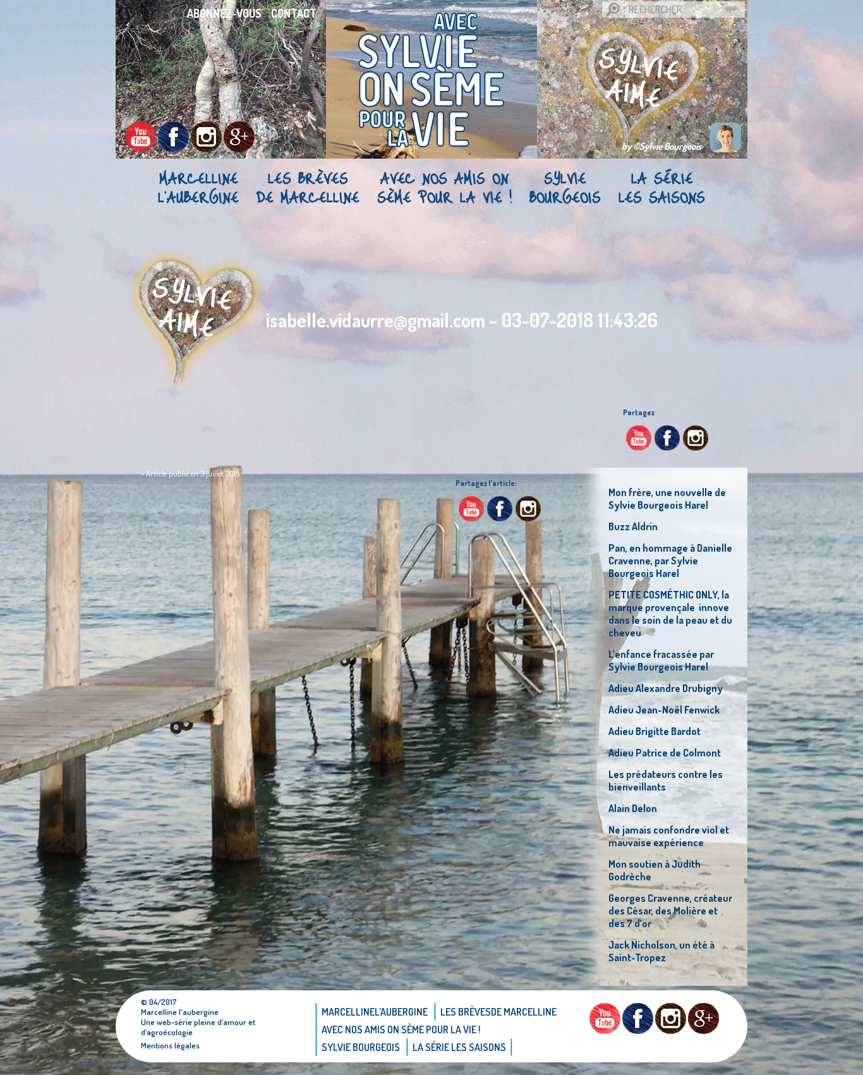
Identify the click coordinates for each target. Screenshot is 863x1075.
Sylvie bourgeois (565, 187)
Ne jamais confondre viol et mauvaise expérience (668, 836)
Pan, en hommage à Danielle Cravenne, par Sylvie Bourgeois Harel (670, 561)
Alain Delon (632, 808)
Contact (294, 13)
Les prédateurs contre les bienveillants (665, 780)
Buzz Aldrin (633, 526)
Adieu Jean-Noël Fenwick (664, 709)
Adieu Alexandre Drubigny (665, 688)
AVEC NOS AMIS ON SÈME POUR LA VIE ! (444, 187)
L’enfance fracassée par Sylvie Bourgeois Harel (661, 660)
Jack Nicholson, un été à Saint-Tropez (661, 951)
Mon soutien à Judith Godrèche (654, 870)
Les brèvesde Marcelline (307, 187)
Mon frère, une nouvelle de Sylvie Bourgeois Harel (667, 498)
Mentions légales (170, 1045)
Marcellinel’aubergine (198, 187)
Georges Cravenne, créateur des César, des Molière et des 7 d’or (670, 911)
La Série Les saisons (662, 187)
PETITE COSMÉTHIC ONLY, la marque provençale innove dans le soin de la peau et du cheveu (670, 613)
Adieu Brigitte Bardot (654, 731)
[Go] (613, 9)
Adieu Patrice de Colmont (664, 752)
